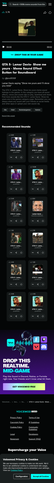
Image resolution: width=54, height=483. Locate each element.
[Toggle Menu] (50, 4)
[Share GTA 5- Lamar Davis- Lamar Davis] (37, 189)
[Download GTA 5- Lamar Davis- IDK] (21, 284)
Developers (33, 434)
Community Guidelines (33, 428)
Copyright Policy (17, 422)
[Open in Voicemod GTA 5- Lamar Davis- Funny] (11, 220)
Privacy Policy (16, 418)
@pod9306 (10, 78)
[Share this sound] (45, 13)
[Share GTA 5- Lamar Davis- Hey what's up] (16, 189)
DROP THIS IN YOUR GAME (29, 54)
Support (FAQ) (35, 439)
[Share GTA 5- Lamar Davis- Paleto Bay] (37, 157)
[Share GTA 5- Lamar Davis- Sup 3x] (16, 157)
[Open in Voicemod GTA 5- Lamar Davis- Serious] (32, 252)
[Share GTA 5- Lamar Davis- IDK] (16, 284)
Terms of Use (34, 418)
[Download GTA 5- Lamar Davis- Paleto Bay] (42, 157)
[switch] (3, 47)
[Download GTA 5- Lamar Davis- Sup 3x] (21, 157)
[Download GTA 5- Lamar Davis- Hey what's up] (21, 189)
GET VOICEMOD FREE (24, 386)
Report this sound (8, 116)
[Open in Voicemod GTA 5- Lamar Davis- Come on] (32, 284)
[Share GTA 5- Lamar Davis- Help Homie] (37, 316)
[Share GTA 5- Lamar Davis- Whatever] (16, 252)
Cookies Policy (16, 470)
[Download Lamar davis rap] (42, 220)
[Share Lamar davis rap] (37, 220)
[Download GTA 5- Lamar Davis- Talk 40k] (21, 316)
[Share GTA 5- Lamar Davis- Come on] (37, 284)
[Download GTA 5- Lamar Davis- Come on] (42, 284)
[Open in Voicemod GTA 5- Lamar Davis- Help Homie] (32, 316)
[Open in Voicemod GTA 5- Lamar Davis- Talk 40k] (11, 316)
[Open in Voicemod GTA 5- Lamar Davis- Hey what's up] (11, 189)
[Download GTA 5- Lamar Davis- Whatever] (21, 252)
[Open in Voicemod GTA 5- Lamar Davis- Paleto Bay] (32, 157)
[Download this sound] (50, 13)
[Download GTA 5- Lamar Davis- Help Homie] (42, 316)
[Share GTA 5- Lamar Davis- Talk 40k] (16, 316)
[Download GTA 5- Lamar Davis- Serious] (42, 252)
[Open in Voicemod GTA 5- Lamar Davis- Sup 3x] (11, 157)
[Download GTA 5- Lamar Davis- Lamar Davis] (42, 189)
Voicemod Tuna (6, 402)
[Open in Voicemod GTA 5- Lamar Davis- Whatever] (11, 252)
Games (23, 402)
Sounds (16, 402)
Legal (12, 434)
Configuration (22, 476)
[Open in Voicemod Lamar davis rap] (32, 220)
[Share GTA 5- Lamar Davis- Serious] (37, 252)
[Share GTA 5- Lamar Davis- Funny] (16, 220)
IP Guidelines (34, 422)
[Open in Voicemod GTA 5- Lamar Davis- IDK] (11, 284)
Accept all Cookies (41, 476)
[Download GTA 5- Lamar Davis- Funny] (21, 220)
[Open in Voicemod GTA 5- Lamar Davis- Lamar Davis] (32, 189)
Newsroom (14, 439)
